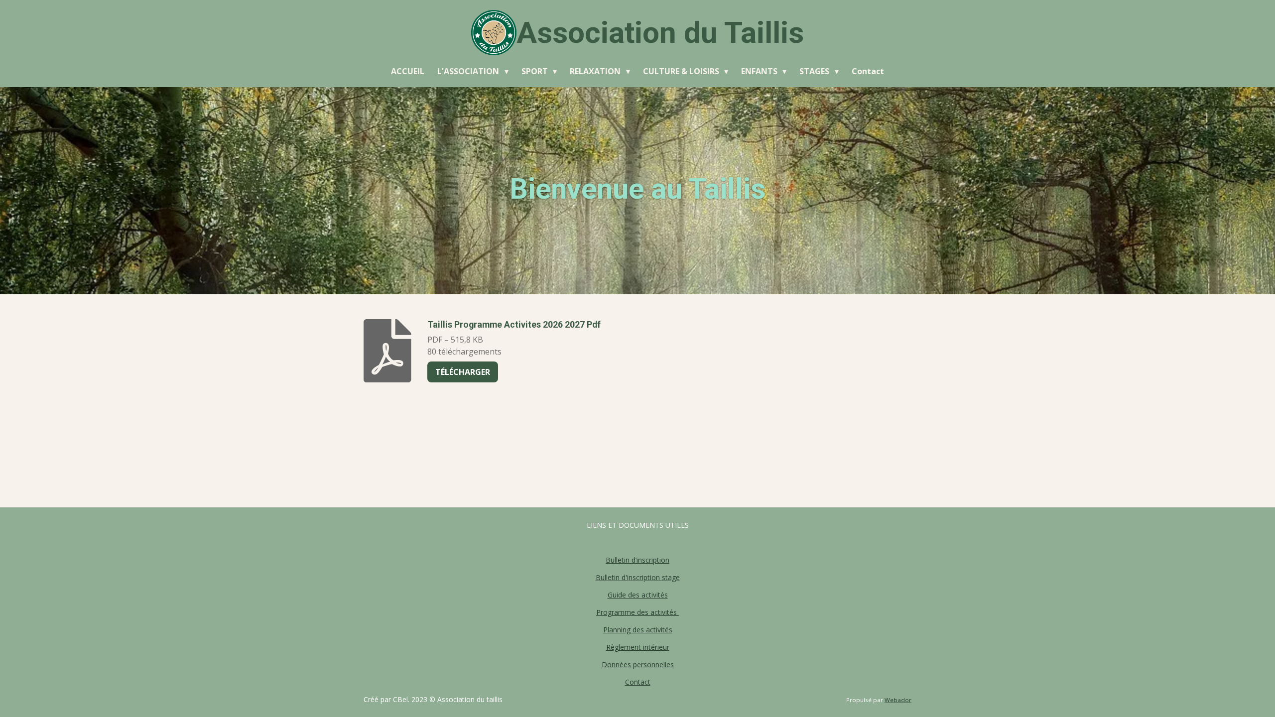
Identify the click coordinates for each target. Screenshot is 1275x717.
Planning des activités (637, 629)
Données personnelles (638, 664)
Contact (637, 682)
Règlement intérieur (637, 647)
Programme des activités (637, 612)
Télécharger (462, 371)
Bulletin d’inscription (637, 560)
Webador (898, 700)
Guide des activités (638, 594)
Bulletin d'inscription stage (638, 577)
